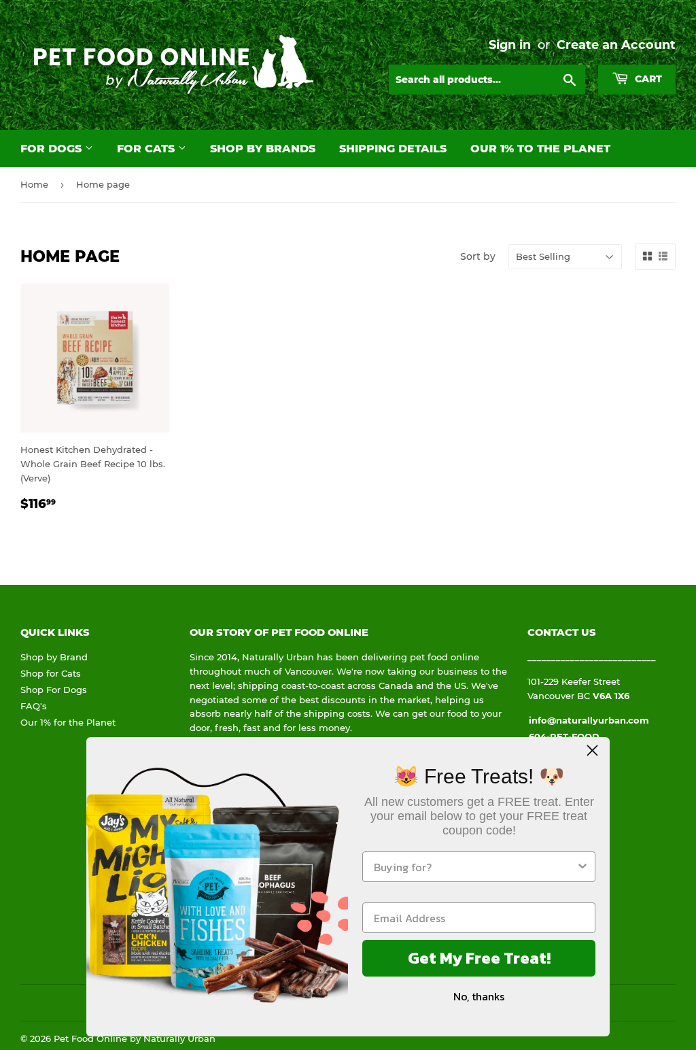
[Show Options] (582, 866)
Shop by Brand (54, 656)
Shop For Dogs (53, 689)
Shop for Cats (50, 673)
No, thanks (478, 996)
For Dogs (52, 148)
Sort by (477, 256)
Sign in (510, 44)
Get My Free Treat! (479, 958)
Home (34, 184)
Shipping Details (393, 148)
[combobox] (475, 866)
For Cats (147, 148)
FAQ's (33, 705)
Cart (647, 79)
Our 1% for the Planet (68, 722)
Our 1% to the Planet (540, 148)
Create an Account (616, 44)
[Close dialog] (592, 750)
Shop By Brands (262, 148)
